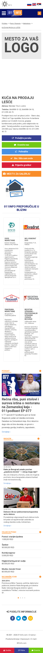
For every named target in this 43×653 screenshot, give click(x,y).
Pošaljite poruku (23, 138)
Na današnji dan (9, 577)
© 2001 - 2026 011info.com (17, 635)
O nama (32, 635)
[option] (21, 586)
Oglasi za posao (9, 532)
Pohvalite (23, 151)
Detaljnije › (6, 432)
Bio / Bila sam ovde (23, 158)
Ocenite (37, 650)
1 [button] (18, 597)
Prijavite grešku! (23, 165)
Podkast (6, 371)
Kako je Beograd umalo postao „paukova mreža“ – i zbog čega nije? (20, 470)
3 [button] (22, 597)
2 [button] (20, 597)
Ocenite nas (23, 145)
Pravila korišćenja (12, 639)
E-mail (33, 639)
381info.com (21, 643)
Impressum (25, 639)
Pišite (22, 650)
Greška (8, 650)
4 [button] (24, 597)
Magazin (7, 439)
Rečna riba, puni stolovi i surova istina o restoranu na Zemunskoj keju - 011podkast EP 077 (21, 405)
